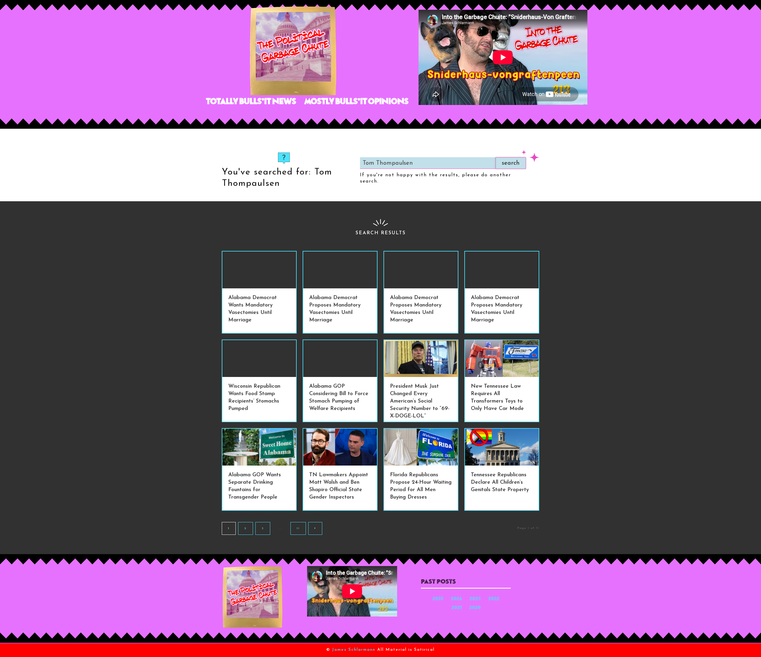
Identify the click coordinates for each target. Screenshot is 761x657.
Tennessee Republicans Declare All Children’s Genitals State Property (500, 482)
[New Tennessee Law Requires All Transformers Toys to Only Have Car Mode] (502, 358)
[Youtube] (326, 116)
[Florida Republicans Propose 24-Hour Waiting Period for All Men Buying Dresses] (421, 447)
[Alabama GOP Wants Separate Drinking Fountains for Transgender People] (259, 447)
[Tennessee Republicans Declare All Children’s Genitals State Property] (502, 447)
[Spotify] (286, 116)
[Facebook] (259, 116)
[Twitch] (313, 116)
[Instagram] (273, 116)
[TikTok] (300, 116)
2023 (475, 599)
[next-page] (315, 528)
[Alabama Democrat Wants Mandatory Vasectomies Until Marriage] (259, 270)
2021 (457, 608)
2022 (493, 599)
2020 (475, 608)
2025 (438, 599)
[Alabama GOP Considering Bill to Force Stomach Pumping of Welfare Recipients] (340, 358)
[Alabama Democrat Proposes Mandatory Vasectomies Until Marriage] (340, 270)
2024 (456, 599)
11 (298, 528)
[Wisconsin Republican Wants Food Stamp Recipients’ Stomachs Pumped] (259, 358)
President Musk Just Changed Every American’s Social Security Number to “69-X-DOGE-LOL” (419, 401)
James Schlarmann (353, 649)
